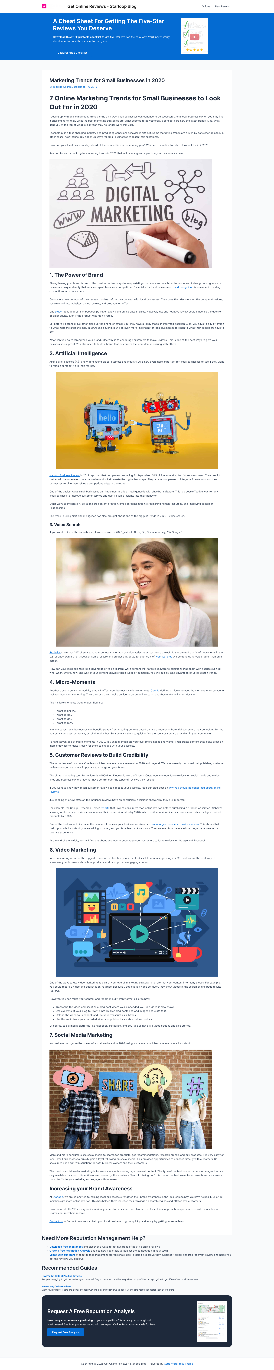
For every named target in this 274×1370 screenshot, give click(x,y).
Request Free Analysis (65, 1332)
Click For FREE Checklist (72, 52)
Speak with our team (62, 1254)
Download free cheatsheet (66, 1246)
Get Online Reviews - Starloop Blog (102, 6)
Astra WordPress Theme (178, 1363)
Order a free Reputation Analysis (69, 1250)
